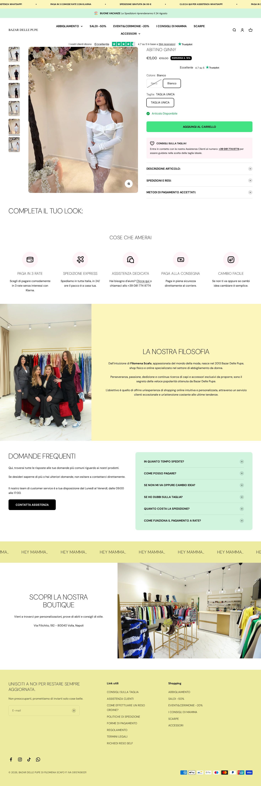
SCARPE (199, 26)
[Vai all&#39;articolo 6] (14, 145)
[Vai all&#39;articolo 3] (14, 91)
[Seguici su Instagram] (20, 759)
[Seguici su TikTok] (29, 759)
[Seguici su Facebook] (11, 759)
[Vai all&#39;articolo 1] (14, 55)
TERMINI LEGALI (117, 736)
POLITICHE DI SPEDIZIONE (123, 717)
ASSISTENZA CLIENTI (120, 699)
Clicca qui (143, 281)
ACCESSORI (129, 33)
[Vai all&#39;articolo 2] (14, 73)
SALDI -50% (98, 26)
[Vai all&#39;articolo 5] (14, 127)
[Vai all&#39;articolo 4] (14, 109)
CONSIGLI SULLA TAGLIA (123, 692)
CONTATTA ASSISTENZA (32, 505)
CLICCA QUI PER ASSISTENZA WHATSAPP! (166, 4)
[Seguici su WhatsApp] (38, 759)
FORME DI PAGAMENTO (122, 723)
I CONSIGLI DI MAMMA (171, 26)
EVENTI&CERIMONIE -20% (131, 26)
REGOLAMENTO (117, 730)
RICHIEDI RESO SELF (120, 743)
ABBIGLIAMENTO (67, 26)
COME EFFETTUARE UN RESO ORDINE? (126, 707)
